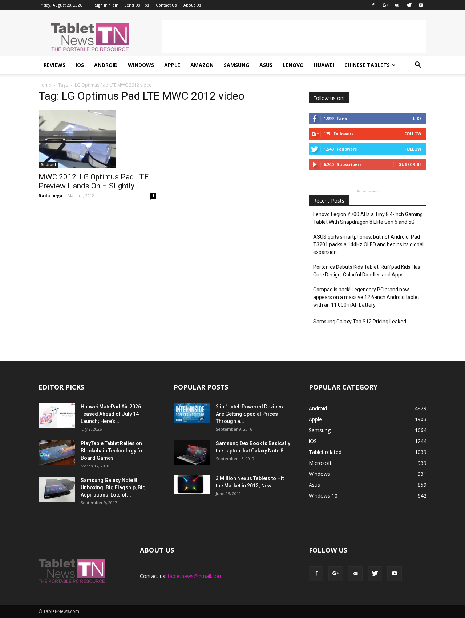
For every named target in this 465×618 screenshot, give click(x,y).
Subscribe (410, 164)
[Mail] (397, 5)
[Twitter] (409, 5)
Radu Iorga (50, 195)
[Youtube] (421, 5)
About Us (192, 5)
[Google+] (385, 5)
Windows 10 (323, 495)
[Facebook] (373, 5)
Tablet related (325, 451)
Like (417, 118)
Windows (141, 64)
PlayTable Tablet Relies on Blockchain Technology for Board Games (113, 450)
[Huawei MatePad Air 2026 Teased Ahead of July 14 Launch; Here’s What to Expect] (57, 415)
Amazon (202, 64)
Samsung (236, 64)
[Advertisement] (294, 36)
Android (106, 64)
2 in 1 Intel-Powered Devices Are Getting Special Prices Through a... (249, 414)
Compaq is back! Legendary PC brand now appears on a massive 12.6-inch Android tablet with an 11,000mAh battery (366, 297)
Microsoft (320, 462)
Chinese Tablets (367, 64)
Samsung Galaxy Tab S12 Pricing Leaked (359, 321)
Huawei (324, 64)
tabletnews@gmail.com (195, 576)
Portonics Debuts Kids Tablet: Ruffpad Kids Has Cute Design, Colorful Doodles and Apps (366, 271)
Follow (412, 133)
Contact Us (166, 5)
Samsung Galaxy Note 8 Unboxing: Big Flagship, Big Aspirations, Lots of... (113, 487)
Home (45, 85)
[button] (417, 65)
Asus (265, 64)
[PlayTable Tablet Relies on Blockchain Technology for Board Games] (57, 452)
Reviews (54, 64)
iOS (80, 64)
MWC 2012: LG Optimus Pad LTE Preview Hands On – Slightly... (94, 181)
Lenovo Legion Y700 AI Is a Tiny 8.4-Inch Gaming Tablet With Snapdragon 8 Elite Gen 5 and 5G (368, 218)
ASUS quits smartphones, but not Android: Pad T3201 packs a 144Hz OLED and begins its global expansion (368, 244)
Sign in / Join (106, 5)
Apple (172, 64)
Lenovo (293, 64)
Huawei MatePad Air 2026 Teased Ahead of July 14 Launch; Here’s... (111, 414)
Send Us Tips (136, 5)
